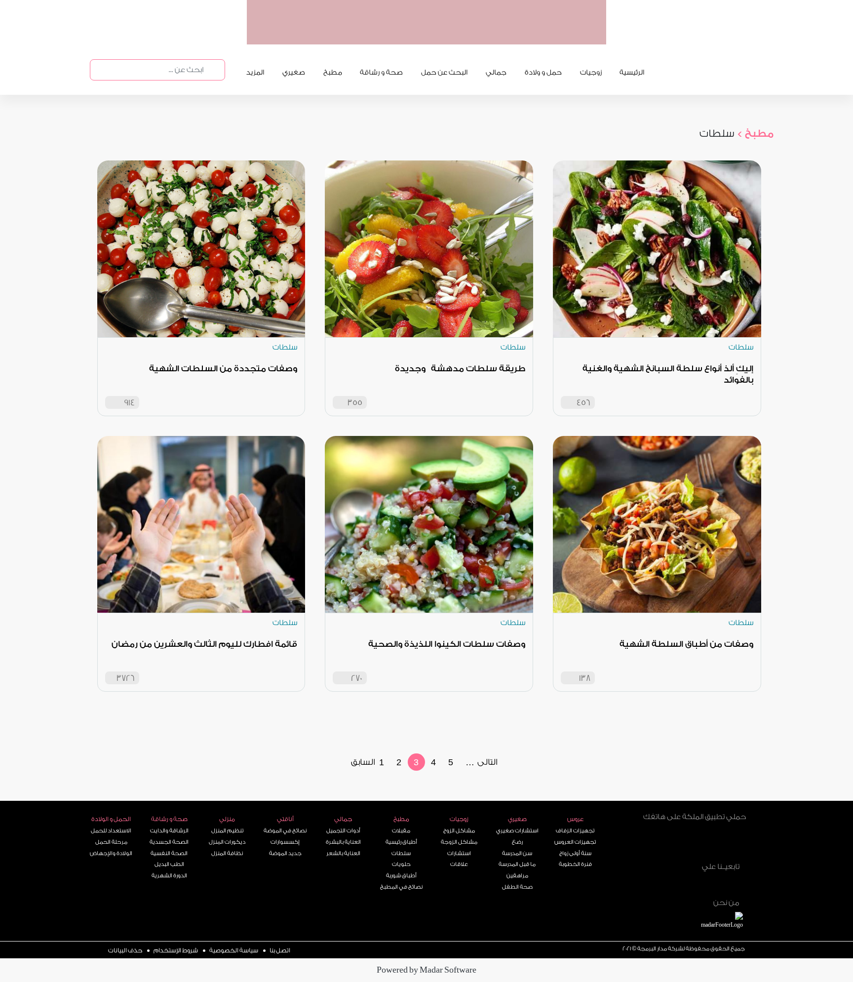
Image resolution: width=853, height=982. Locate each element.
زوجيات (591, 73)
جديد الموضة (285, 853)
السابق (363, 762)
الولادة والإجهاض (111, 853)
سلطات (401, 853)
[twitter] (695, 883)
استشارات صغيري (517, 830)
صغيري (293, 73)
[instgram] (738, 883)
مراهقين (517, 875)
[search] (212, 70)
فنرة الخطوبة (575, 864)
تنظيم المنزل (227, 830)
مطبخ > (755, 133)
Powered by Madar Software (426, 970)
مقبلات (401, 830)
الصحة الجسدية (169, 842)
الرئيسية (632, 73)
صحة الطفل (517, 887)
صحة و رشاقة (381, 73)
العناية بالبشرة (343, 842)
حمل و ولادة (543, 73)
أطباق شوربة (401, 875)
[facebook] (716, 883)
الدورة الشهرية (169, 875)
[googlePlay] (498, 34)
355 (355, 402)
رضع (517, 842)
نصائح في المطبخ (401, 887)
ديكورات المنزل (227, 842)
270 (356, 678)
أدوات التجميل (343, 830)
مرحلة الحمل (111, 842)
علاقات (459, 864)
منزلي (227, 819)
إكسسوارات (285, 842)
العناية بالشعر (343, 853)
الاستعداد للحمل (111, 830)
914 (129, 402)
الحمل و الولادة (111, 819)
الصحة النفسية (169, 853)
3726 (125, 678)
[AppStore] (721, 843)
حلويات (401, 864)
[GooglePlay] (668, 843)
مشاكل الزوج (459, 830)
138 (584, 678)
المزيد (255, 73)
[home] (733, 921)
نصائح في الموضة (285, 830)
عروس (575, 819)
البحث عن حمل (444, 73)
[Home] (670, 882)
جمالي (496, 73)
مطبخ (332, 73)
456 (583, 402)
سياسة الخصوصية (233, 950)
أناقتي (285, 819)
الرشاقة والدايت (169, 830)
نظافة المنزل (227, 853)
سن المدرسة (517, 853)
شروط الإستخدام (176, 950)
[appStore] (536, 34)
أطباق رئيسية (401, 842)
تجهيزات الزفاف (575, 830)
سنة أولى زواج (575, 853)
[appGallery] (460, 34)
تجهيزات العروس (575, 842)
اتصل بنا (280, 950)
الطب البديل (169, 864)
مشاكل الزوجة (459, 842)
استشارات (459, 853)
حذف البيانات (125, 950)
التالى (487, 762)
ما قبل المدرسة (517, 864)
